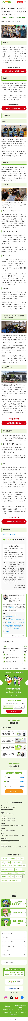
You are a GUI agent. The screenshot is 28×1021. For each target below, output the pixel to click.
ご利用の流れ (5, 937)
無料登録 (20, 2)
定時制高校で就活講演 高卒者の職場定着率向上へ (14, 625)
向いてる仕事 (4, 830)
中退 (12, 813)
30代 (22, 858)
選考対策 (3, 823)
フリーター (3, 807)
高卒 (4, 813)
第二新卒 (14, 807)
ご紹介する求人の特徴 (7, 941)
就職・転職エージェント (7, 869)
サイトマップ (14, 1014)
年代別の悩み (21, 835)
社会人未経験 (12, 858)
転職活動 (10, 865)
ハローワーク (4, 816)
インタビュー (4, 845)
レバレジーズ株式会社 (9, 607)
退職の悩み (8, 835)
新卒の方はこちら (14, 992)
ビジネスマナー (16, 840)
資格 (13, 876)
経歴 (2, 805)
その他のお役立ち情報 (5, 841)
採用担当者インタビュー (10, 846)
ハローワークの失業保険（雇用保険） (8, 820)
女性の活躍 (4, 880)
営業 (3, 862)
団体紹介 (3, 846)
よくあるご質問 (6, 950)
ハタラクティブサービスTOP (18, 587)
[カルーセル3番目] (16, 695)
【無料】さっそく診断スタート (14, 108)
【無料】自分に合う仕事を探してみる (14, 71)
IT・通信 (8, 862)
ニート (7, 807)
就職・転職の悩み (15, 835)
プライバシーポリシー (7, 1009)
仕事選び (3, 828)
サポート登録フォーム (19, 585)
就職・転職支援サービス (19, 865)
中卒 (2, 813)
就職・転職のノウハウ (18, 825)
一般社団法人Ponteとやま (8, 534)
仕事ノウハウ (10, 840)
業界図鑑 (9, 830)
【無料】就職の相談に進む (14, 423)
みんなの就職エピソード (21, 846)
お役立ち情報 (4, 838)
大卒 (7, 813)
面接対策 (7, 825)
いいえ (20, 707)
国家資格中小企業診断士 (9, 616)
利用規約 (20, 1009)
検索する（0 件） (14, 791)
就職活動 (4, 865)
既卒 (10, 807)
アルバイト (4, 858)
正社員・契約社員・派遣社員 (7, 809)
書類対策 (3, 825)
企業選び (16, 873)
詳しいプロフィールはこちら (18, 635)
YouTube (6, 632)
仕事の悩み (3, 835)
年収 (9, 876)
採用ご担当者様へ (7, 1012)
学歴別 (2, 812)
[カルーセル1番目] (11, 695)
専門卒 (9, 813)
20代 (18, 858)
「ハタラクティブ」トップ (6, 668)
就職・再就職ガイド (16, 668)
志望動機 (10, 873)
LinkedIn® (7, 631)
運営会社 (7, 1006)
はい (8, 707)
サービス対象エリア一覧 (8, 946)
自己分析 (11, 825)
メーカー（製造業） (16, 862)
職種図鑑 (13, 830)
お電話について (6, 954)
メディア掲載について (20, 1012)
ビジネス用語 (4, 840)
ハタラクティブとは (7, 933)
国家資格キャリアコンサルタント (11, 614)
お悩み (2, 833)
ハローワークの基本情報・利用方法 (8, 818)
